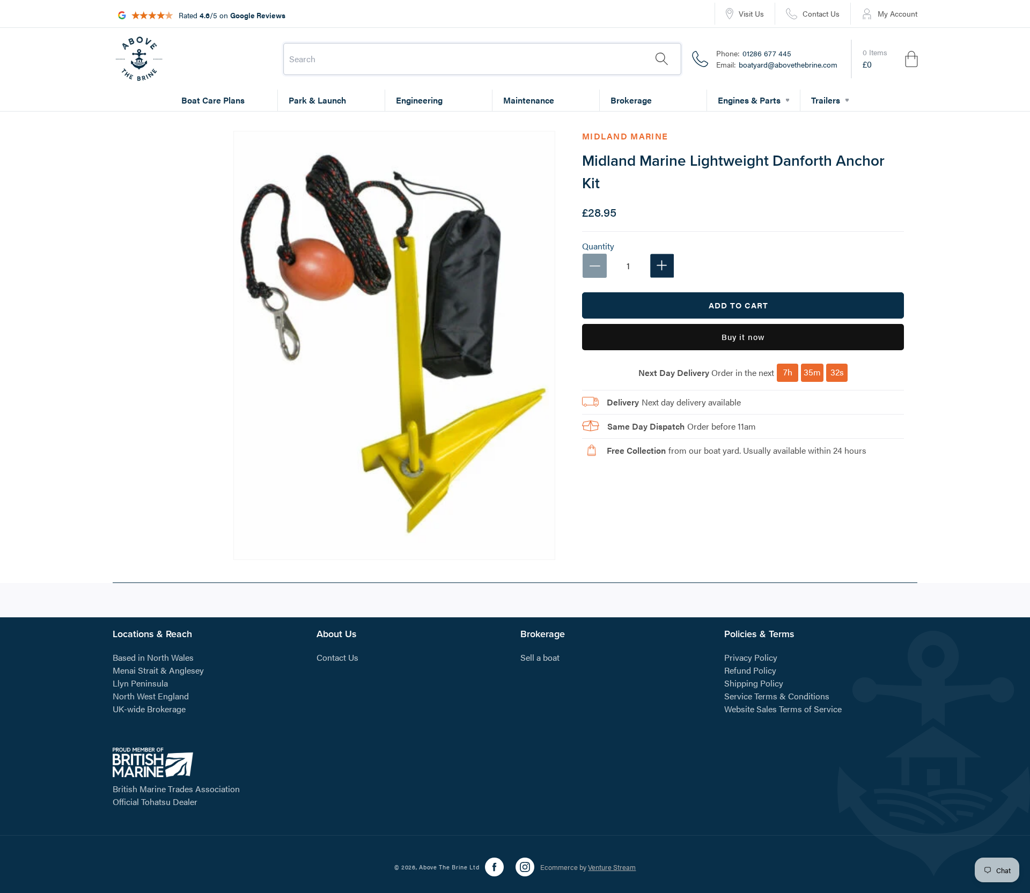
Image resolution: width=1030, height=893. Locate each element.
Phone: (753, 53)
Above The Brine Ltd (449, 867)
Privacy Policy (750, 657)
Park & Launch (317, 100)
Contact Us (337, 657)
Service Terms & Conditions (776, 696)
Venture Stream (612, 867)
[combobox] (482, 59)
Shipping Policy (753, 683)
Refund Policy (750, 670)
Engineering (419, 100)
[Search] (661, 59)
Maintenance (528, 100)
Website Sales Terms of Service (783, 709)
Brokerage (631, 100)
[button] (891, 59)
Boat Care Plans (213, 100)
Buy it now (743, 336)
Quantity (598, 245)
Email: (776, 64)
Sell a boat (540, 657)
